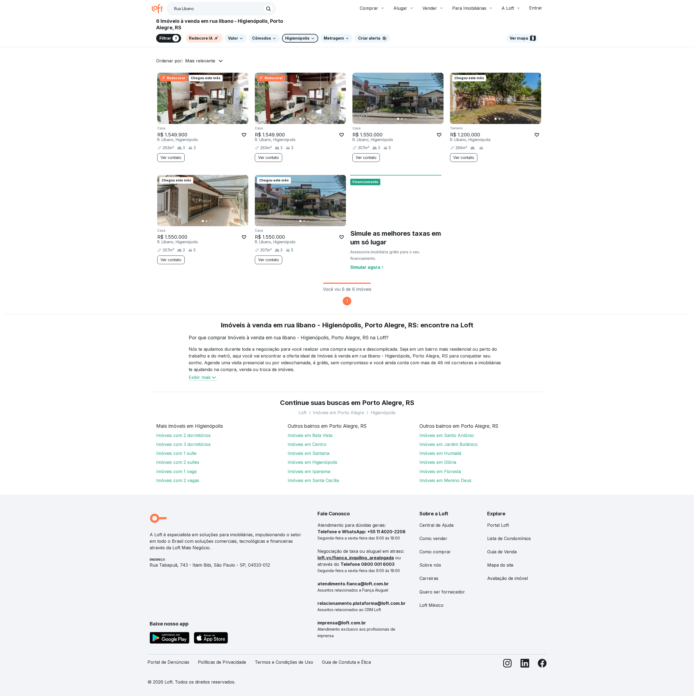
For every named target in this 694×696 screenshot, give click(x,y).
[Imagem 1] (203, 119)
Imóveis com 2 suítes (177, 462)
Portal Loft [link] (498, 525)
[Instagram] (507, 664)
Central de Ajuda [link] (436, 525)
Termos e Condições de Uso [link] (284, 662)
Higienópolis (383, 412)
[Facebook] (542, 664)
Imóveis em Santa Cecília (313, 480)
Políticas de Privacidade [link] (222, 662)
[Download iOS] (211, 639)
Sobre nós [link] (430, 565)
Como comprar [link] (435, 551)
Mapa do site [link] (500, 565)
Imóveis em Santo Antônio (446, 435)
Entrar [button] (535, 8)
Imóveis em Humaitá (440, 453)
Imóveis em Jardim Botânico (448, 444)
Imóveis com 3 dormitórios (183, 444)
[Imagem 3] (210, 118)
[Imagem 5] (218, 118)
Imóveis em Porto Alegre (338, 412)
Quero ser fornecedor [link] (442, 592)
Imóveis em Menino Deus (445, 480)
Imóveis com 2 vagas (177, 480)
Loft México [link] (431, 605)
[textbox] (221, 8)
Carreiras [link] (428, 578)
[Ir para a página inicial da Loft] (159, 8)
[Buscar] (268, 8)
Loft (302, 412)
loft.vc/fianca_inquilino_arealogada (355, 557)
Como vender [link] (433, 538)
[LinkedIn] (524, 664)
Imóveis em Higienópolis (312, 462)
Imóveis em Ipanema (309, 471)
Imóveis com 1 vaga (176, 471)
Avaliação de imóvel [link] (507, 578)
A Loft (508, 8)
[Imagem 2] (206, 119)
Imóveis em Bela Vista (310, 435)
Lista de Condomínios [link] (509, 538)
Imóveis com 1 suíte (176, 453)
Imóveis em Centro (307, 444)
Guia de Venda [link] (502, 551)
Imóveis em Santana (308, 453)
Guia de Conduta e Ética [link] (346, 662)
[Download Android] (169, 639)
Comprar (369, 8)
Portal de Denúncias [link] (168, 662)
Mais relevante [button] (200, 60)
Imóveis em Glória (437, 462)
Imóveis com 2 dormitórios (183, 435)
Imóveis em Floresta (440, 471)
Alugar (400, 8)
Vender (429, 8)
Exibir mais (200, 377)
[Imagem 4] (214, 118)
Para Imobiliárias (469, 8)
